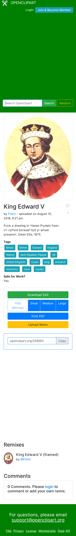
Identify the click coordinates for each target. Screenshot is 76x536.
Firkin (12, 214)
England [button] (52, 247)
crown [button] (35, 261)
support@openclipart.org (38, 520)
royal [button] (27, 269)
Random (65, 103)
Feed (61, 531)
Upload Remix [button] (38, 324)
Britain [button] (10, 247)
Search (49, 103)
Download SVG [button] (38, 295)
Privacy (18, 531)
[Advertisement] (38, 57)
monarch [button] (60, 261)
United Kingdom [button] (15, 261)
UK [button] (54, 254)
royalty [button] (39, 269)
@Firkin (25, 459)
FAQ (8, 531)
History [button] (10, 254)
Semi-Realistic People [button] (33, 254)
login (49, 486)
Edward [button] (37, 247)
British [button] (23, 247)
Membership (47, 531)
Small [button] (34, 303)
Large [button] (62, 303)
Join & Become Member (54, 10)
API (67, 531)
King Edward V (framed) (37, 454)
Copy (62, 341)
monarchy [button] (12, 269)
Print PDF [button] (38, 316)
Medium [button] (47, 303)
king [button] (46, 261)
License (31, 531)
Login (29, 10)
